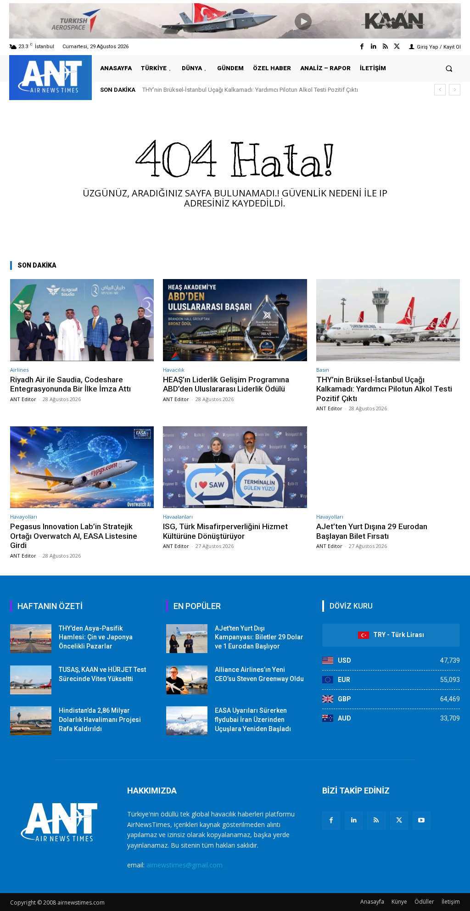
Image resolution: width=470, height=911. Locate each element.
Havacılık (174, 369)
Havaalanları (178, 516)
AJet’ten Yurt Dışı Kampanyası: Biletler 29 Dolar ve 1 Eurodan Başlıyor (259, 637)
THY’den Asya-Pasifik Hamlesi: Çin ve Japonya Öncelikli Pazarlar (96, 637)
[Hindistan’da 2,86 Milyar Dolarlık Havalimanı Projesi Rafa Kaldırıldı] (30, 720)
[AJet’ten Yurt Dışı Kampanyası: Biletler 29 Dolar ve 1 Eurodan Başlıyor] (186, 638)
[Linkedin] (373, 46)
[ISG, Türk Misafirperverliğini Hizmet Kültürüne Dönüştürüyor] (235, 467)
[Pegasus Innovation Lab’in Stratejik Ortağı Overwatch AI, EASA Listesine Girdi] (82, 467)
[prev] (440, 89)
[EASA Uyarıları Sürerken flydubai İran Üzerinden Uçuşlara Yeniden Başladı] (186, 720)
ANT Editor (23, 399)
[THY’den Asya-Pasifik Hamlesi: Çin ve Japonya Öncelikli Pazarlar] (30, 638)
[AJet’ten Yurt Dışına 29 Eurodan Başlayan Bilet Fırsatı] (388, 467)
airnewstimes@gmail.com (184, 865)
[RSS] (376, 820)
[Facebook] (362, 46)
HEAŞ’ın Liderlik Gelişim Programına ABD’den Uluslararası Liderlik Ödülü (226, 384)
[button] (449, 68)
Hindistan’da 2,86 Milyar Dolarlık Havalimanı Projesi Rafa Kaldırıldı (100, 719)
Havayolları (23, 516)
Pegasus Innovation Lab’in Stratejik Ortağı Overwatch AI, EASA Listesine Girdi (73, 536)
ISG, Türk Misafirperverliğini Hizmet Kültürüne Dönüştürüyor (225, 531)
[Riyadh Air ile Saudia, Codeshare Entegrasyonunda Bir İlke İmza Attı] (82, 320)
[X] (399, 820)
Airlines (19, 369)
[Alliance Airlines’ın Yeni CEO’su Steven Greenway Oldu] (186, 679)
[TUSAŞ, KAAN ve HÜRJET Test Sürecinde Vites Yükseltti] (30, 679)
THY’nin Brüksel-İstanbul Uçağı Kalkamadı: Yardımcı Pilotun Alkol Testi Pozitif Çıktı (250, 89)
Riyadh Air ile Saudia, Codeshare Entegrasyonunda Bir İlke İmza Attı (70, 384)
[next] (454, 89)
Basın (322, 369)
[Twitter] (397, 46)
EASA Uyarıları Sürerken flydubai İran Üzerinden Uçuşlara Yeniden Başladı (253, 719)
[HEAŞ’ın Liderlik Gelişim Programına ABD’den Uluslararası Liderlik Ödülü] (235, 320)
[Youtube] (422, 820)
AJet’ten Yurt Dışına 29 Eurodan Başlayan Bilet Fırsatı (371, 531)
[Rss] (385, 46)
